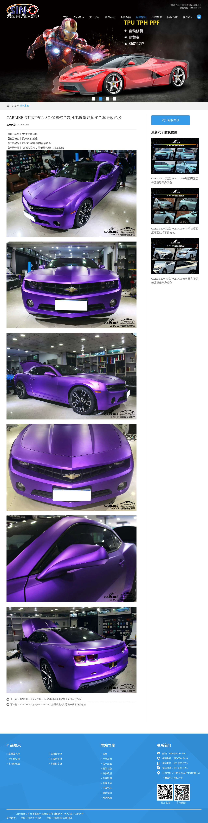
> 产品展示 (106, 759)
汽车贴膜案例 (170, 120)
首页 (65, 17)
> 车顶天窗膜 (55, 759)
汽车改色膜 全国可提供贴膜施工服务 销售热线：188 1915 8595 (186, 6)
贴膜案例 (141, 17)
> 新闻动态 (106, 768)
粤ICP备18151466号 (74, 814)
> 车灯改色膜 (13, 763)
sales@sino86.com (177, 753)
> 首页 (104, 754)
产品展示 (79, 17)
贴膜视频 (125, 17)
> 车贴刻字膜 (55, 763)
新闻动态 (110, 17)
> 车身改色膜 (13, 754)
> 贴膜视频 (106, 773)
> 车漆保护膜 (55, 754)
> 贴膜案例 (106, 778)
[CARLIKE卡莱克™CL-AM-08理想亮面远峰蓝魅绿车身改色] (175, 156)
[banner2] (114, 99)
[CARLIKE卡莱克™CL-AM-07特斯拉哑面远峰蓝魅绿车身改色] (175, 206)
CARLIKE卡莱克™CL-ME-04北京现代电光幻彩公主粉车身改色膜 (53, 704)
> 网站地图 (106, 798)
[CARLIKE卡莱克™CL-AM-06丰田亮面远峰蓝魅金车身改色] (175, 256)
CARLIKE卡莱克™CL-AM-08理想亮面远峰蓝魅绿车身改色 (174, 180)
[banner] (94, 99)
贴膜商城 (172, 17)
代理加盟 (157, 17)
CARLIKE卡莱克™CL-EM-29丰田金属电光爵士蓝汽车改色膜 (50, 699)
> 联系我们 (106, 793)
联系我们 (188, 17)
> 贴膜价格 (106, 783)
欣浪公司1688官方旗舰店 (59, 818)
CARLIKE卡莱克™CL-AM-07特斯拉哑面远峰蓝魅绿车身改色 (174, 230)
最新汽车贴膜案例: (164, 132)
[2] (100, 99)
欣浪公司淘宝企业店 (31, 818)
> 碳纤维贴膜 (13, 759)
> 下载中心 (106, 788)
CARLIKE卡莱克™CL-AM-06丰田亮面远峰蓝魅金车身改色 (174, 280)
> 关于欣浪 (106, 763)
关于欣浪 (94, 17)
